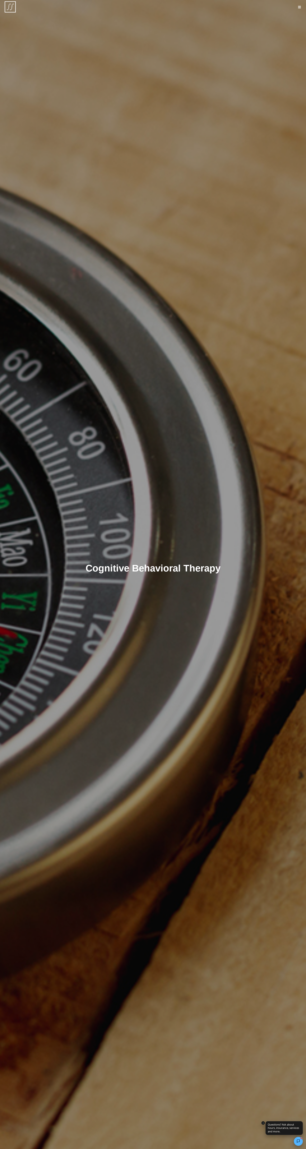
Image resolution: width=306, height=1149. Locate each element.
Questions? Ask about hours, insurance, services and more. (283, 1128)
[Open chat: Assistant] (298, 1141)
